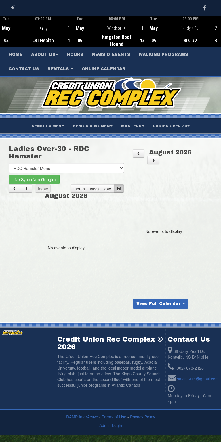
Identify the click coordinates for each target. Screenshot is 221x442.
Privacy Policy (142, 417)
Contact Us (24, 69)
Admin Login (110, 425)
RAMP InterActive (82, 417)
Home (15, 54)
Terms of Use (114, 417)
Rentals (58, 69)
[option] (37, 31)
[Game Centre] (37, 36)
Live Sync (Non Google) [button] (34, 179)
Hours (75, 54)
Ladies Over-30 (170, 126)
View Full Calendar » (160, 303)
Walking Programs (163, 54)
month (79, 189)
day (107, 189)
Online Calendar (103, 69)
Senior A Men (46, 126)
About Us (43, 54)
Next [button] (217, 31)
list (118, 189)
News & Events (111, 54)
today (43, 189)
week (95, 189)
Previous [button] (3, 32)
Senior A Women (91, 126)
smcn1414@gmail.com (198, 379)
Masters (131, 126)
